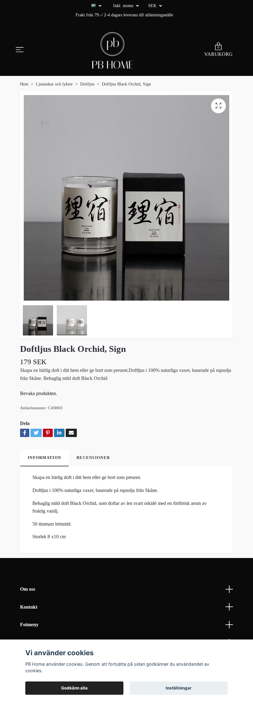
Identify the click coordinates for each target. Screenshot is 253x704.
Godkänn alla (74, 687)
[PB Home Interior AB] (113, 50)
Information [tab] (44, 458)
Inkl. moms (124, 5)
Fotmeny (29, 624)
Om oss (27, 589)
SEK (153, 5)
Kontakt (28, 607)
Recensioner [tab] (93, 458)
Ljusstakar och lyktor (54, 84)
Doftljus (87, 84)
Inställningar (179, 687)
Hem (24, 84)
